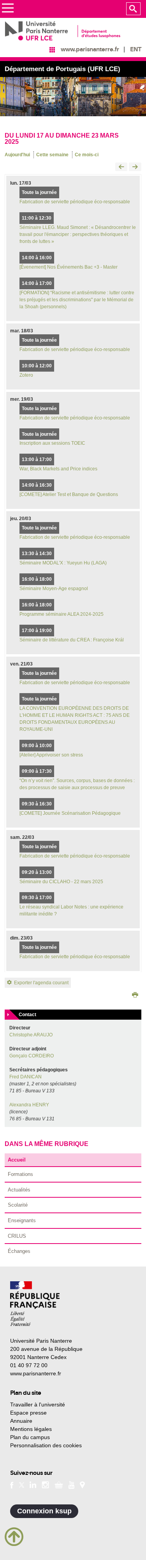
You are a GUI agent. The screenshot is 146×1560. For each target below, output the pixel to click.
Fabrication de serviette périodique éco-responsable (74, 201)
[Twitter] (21, 1484)
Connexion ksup (44, 1511)
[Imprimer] (135, 995)
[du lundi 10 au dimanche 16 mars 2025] (121, 167)
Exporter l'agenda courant (41, 982)
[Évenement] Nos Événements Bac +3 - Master (68, 267)
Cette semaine (52, 154)
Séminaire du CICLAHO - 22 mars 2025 (61, 881)
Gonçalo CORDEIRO (31, 1056)
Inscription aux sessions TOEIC (52, 443)
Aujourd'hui (17, 154)
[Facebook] (12, 1484)
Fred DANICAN (25, 1077)
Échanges (19, 1251)
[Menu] (7, 9)
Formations (20, 1174)
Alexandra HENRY (29, 1105)
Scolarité (18, 1205)
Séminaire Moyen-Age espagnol (53, 588)
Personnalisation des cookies (46, 1445)
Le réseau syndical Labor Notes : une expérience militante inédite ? (71, 910)
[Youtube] (71, 1484)
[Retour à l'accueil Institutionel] (35, 1303)
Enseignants (22, 1220)
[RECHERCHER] (133, 9)
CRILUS (17, 1236)
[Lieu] (82, 1484)
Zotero (26, 375)
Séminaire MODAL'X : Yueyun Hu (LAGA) (63, 563)
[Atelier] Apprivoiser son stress (51, 755)
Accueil (17, 1160)
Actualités (19, 1190)
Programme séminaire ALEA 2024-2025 (61, 614)
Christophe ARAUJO (31, 1035)
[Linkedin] (33, 1484)
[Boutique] (59, 1484)
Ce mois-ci (87, 154)
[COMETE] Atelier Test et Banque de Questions (68, 494)
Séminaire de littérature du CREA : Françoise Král (71, 640)
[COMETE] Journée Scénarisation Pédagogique (70, 813)
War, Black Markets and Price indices (58, 469)
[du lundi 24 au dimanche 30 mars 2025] (135, 167)
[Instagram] (45, 1484)
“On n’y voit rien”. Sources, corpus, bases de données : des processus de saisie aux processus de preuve (77, 784)
